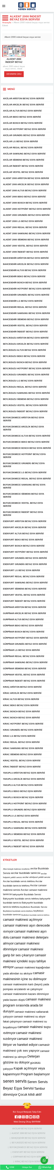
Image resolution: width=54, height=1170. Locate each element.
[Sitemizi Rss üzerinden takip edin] (37, 1116)
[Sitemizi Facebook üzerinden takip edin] (16, 1116)
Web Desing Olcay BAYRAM (27, 1121)
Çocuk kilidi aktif (30, 1094)
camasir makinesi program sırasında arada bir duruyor (27, 1005)
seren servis (15, 1081)
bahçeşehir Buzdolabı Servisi (26, 894)
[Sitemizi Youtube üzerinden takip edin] (30, 1116)
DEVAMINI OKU (13, 74)
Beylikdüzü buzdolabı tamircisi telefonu (35, 915)
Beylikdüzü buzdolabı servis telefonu (18, 911)
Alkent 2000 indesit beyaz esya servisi (13, 62)
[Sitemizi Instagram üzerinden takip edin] (23, 1116)
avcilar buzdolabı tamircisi (25, 873)
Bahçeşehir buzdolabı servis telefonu (21, 898)
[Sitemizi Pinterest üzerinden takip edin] (34, 1116)
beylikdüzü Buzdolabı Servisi (33, 907)
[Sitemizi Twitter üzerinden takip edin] (19, 1116)
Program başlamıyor (35, 1074)
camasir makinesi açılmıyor (22, 919)
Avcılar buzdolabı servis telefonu (19, 881)
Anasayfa (6, 22)
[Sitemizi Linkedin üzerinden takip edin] (27, 1116)
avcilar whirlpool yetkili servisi (36, 877)
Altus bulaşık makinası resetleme (16, 869)
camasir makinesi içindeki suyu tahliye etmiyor (24, 961)
